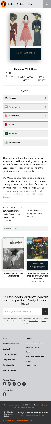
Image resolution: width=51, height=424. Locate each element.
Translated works (33, 210)
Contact (6, 349)
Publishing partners (33, 347)
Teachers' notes (9, 370)
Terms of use (31, 365)
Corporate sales (10, 354)
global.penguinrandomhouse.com (17, 419)
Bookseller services (11, 343)
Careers (29, 338)
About (5, 338)
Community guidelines (34, 342)
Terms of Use (33, 321)
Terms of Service (27, 407)
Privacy (28, 361)
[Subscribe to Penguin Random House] (45, 311)
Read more (7, 197)
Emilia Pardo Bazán (25, 78)
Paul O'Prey (42, 78)
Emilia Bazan (9, 75)
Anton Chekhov (37, 281)
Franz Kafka (13, 278)
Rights (28, 352)
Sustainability (8, 365)
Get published (9, 359)
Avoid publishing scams (35, 356)
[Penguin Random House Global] (10, 413)
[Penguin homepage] (3, 4)
